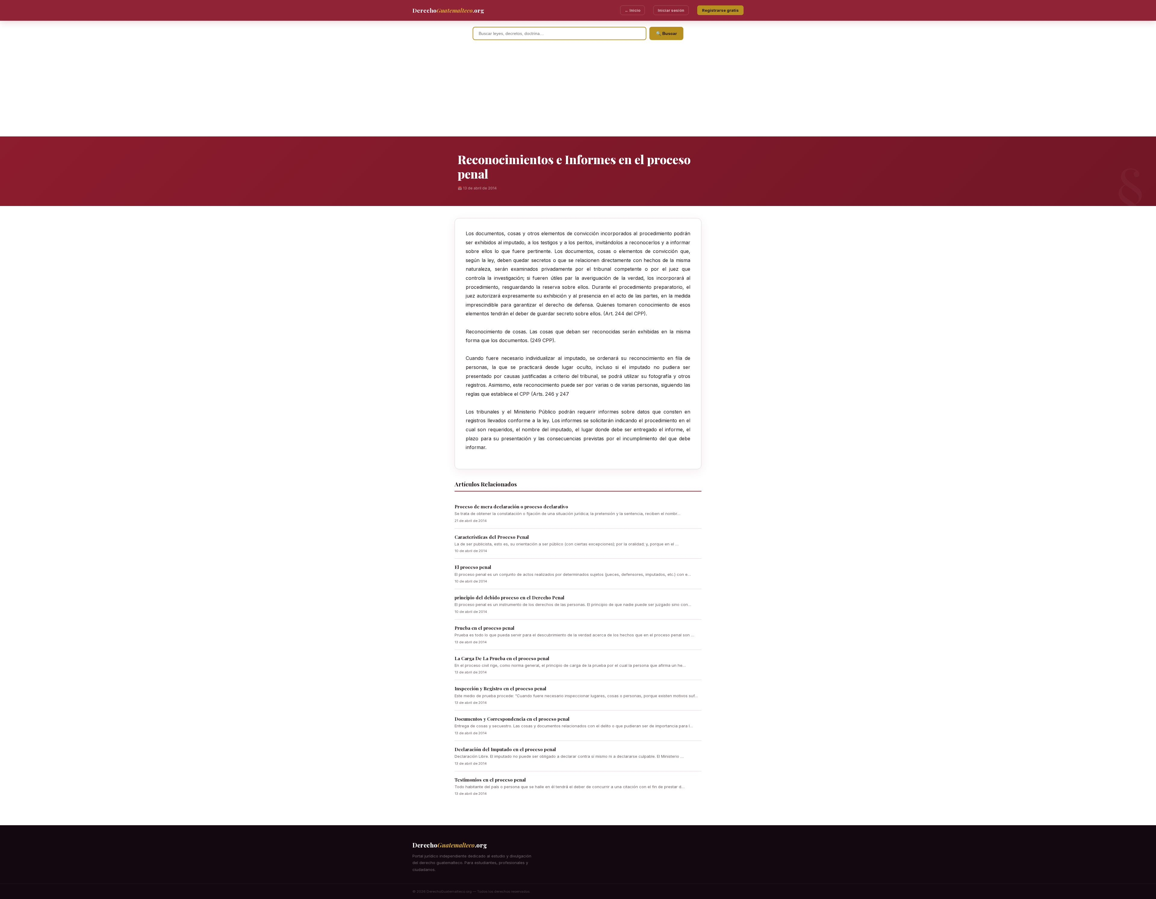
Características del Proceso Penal (492, 537)
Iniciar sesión (671, 10)
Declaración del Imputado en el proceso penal (505, 749)
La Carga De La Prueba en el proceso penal (502, 658)
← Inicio (632, 10)
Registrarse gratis (720, 10)
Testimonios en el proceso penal (490, 780)
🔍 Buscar (666, 33)
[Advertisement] (578, 91)
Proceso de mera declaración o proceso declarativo (511, 507)
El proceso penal (473, 567)
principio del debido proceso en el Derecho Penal (509, 598)
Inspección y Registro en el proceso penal (500, 688)
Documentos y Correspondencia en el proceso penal (512, 719)
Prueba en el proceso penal (484, 628)
